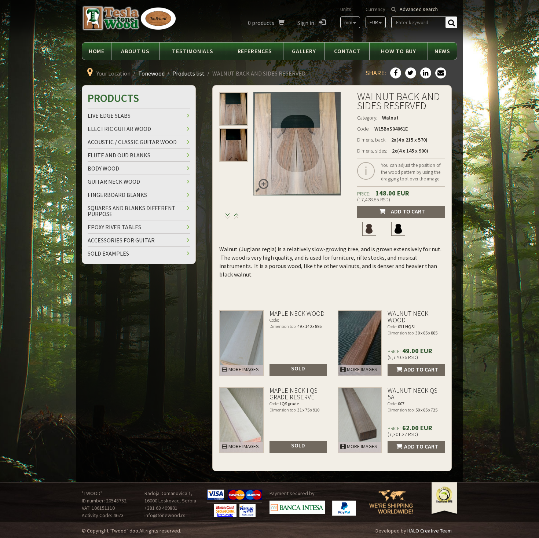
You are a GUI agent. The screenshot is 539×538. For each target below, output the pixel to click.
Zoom (261, 185)
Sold (298, 368)
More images (243, 369)
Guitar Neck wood (114, 181)
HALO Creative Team (429, 530)
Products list (188, 73)
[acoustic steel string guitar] (398, 229)
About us (135, 51)
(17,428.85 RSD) (373, 199)
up (227, 217)
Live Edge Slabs (109, 115)
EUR (374, 22)
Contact (347, 51)
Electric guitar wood (119, 128)
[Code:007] (360, 420)
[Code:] (241, 343)
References (255, 51)
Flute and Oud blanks (119, 155)
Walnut (390, 117)
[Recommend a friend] (439, 73)
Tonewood (151, 73)
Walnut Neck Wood (408, 316)
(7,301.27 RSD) (403, 434)
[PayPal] (344, 508)
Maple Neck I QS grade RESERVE (294, 393)
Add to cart (408, 211)
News (442, 51)
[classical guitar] (369, 229)
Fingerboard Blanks (117, 194)
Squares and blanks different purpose (132, 210)
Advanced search (419, 9)
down (236, 217)
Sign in (306, 22)
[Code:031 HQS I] (360, 343)
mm (348, 22)
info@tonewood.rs (165, 515)
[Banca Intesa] (297, 508)
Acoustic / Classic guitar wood (132, 142)
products (261, 22)
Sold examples (108, 253)
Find (451, 22)
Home (96, 51)
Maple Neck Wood (297, 313)
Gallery (304, 51)
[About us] (391, 506)
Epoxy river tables (114, 227)
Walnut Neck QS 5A (412, 393)
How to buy (398, 51)
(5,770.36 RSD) (403, 357)
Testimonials (192, 51)
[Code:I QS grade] (241, 420)
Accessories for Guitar (121, 240)
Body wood (103, 168)
